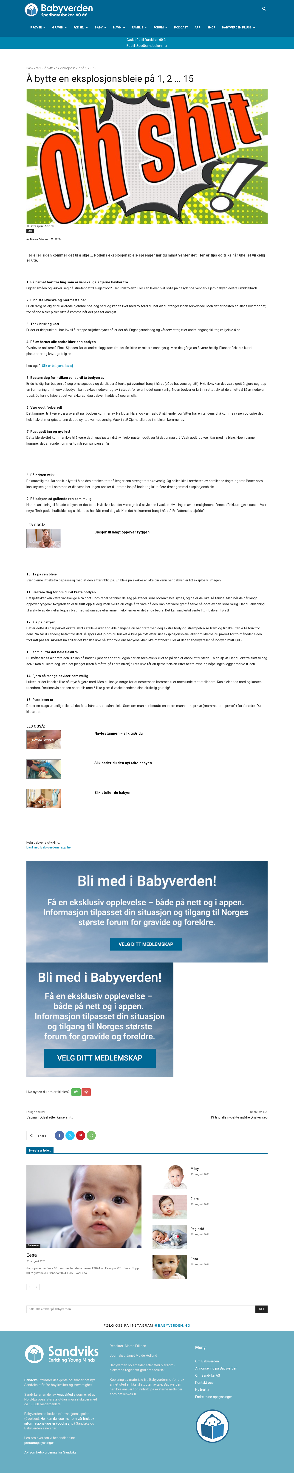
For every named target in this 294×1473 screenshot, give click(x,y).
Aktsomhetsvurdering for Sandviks (50, 1452)
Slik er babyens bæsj (57, 366)
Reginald (197, 1229)
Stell (38, 68)
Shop (211, 27)
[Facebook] (59, 1135)
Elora (195, 1199)
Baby (99, 27)
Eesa (31, 1255)
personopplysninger (39, 1443)
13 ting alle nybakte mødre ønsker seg (239, 1117)
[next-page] (37, 1287)
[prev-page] (29, 1287)
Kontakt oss (204, 1383)
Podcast (181, 27)
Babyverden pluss (237, 27)
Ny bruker (202, 1390)
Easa (194, 1259)
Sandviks (31, 1380)
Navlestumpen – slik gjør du (118, 733)
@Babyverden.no (172, 1325)
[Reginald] (170, 1237)
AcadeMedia (66, 1394)
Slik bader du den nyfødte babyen (123, 763)
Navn (117, 27)
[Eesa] (83, 1206)
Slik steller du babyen (112, 792)
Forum (158, 27)
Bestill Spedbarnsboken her (147, 46)
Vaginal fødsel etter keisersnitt (49, 1117)
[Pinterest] (80, 1135)
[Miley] (170, 1177)
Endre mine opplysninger (213, 1397)
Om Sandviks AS (207, 1375)
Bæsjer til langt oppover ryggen (122, 532)
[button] (264, 9)
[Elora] (170, 1207)
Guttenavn (33, 1245)
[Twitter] (70, 1135)
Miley (195, 1169)
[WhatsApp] (91, 1135)
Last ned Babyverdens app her (49, 847)
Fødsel (79, 27)
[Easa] (170, 1267)
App (198, 27)
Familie (137, 27)
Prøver (36, 27)
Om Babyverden (207, 1361)
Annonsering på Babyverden (216, 1368)
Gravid (57, 27)
